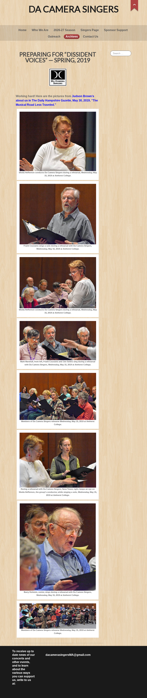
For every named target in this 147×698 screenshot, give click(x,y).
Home (22, 30)
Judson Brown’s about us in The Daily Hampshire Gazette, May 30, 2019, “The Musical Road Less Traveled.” (57, 100)
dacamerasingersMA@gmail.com (68, 654)
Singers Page (89, 30)
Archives (72, 36)
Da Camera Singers (73, 9)
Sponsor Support (116, 30)
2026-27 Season (64, 30)
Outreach (54, 36)
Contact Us (90, 36)
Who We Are (40, 30)
